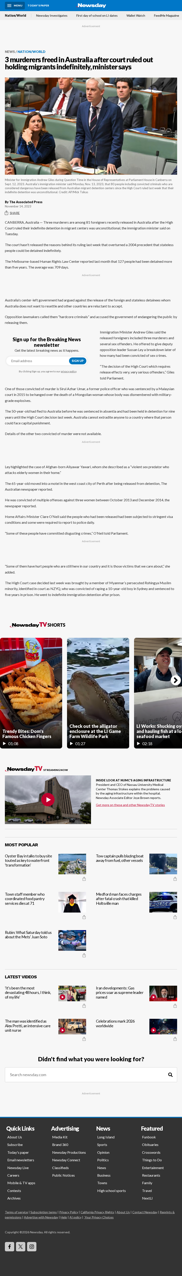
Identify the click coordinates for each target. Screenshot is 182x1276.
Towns (102, 1183)
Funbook (149, 1137)
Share (15, 213)
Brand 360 (60, 1144)
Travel (147, 1190)
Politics (103, 1160)
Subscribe (15, 1144)
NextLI (147, 1198)
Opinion (103, 1152)
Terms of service (16, 1212)
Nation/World (15, 15)
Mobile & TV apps (21, 1183)
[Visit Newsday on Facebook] (9, 1246)
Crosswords (151, 1152)
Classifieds (60, 1168)
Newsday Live (18, 1168)
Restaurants (151, 1175)
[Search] (170, 1074)
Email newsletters (20, 1160)
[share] (84, 878)
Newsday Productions (69, 1152)
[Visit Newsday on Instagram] (31, 1246)
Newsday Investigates (51, 15)
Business (104, 1175)
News (10, 52)
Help (64, 1217)
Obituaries (150, 1144)
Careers (13, 1175)
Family (147, 1183)
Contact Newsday (144, 1212)
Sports (102, 1144)
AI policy (75, 1217)
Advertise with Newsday (41, 1217)
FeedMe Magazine (166, 15)
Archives (14, 1198)
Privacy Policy (68, 1212)
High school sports (111, 1190)
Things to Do (152, 1160)
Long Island (106, 1137)
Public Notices (63, 1175)
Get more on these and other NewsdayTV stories (130, 805)
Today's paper (18, 1152)
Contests (14, 1190)
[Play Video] (48, 799)
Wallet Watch (136, 15)
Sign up (78, 361)
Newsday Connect (66, 1160)
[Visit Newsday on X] (20, 1246)
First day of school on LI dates (97, 15)
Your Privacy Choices (99, 1217)
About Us (14, 1137)
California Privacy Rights (97, 1212)
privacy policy (68, 371)
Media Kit (59, 1137)
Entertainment (153, 1168)
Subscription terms (43, 1212)
